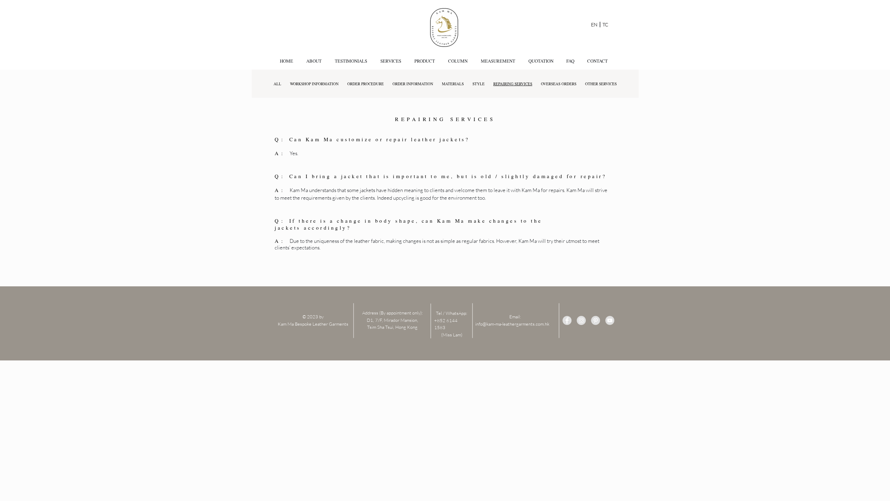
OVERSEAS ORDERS (558, 83)
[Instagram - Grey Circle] (581, 320)
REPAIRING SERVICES (512, 83)
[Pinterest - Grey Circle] (595, 320)
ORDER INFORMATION (413, 83)
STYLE (478, 83)
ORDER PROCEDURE (365, 83)
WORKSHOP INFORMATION (314, 83)
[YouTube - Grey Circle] (609, 320)
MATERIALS (453, 83)
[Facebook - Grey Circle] (567, 320)
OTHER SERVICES (601, 83)
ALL (277, 83)
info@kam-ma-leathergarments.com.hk (512, 324)
